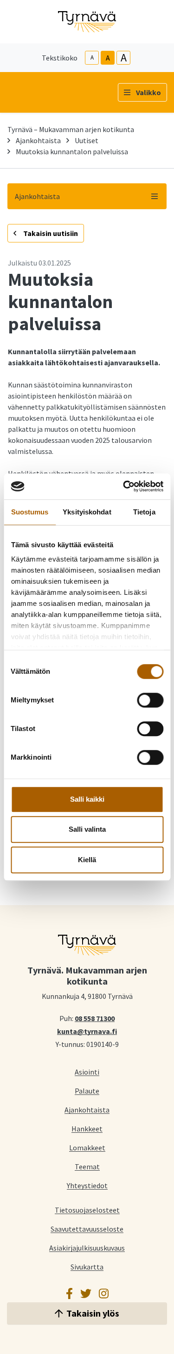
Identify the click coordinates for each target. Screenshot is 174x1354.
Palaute (87, 1090)
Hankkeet (87, 1128)
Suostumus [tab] (30, 512)
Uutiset (86, 140)
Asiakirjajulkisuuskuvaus (87, 1247)
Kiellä (87, 860)
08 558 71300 (95, 1018)
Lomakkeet (87, 1147)
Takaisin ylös (92, 1313)
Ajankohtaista (38, 140)
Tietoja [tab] (144, 512)
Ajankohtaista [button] (37, 196)
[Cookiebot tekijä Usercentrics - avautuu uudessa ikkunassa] (123, 486)
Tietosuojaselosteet (87, 1209)
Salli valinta (87, 829)
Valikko (148, 92)
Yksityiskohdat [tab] (87, 512)
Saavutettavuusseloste (87, 1228)
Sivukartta (87, 1266)
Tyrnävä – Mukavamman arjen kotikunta (70, 129)
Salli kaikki (87, 799)
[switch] (150, 700)
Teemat (87, 1166)
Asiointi (87, 1071)
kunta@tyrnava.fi (87, 1031)
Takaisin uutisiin (50, 233)
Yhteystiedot (87, 1185)
